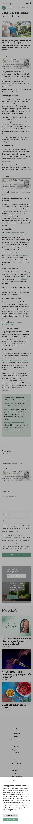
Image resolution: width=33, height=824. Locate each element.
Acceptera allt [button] (11, 819)
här (15, 810)
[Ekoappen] (9, 780)
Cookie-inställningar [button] (11, 815)
